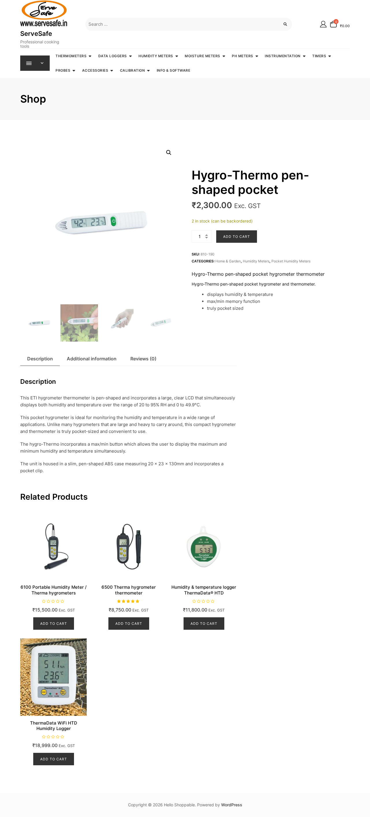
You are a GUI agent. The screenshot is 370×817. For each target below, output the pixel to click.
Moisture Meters (202, 56)
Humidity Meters (155, 56)
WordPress (231, 804)
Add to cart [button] (53, 623)
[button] (169, 152)
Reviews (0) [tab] (143, 359)
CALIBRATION (132, 70)
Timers (319, 56)
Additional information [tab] (91, 359)
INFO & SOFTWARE (173, 70)
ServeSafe (36, 33)
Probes (63, 70)
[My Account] (323, 24)
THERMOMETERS (71, 56)
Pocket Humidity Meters (290, 261)
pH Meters (242, 56)
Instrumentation (283, 56)
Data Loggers (112, 56)
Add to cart (236, 236)
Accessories (95, 70)
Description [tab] (40, 359)
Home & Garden (228, 261)
